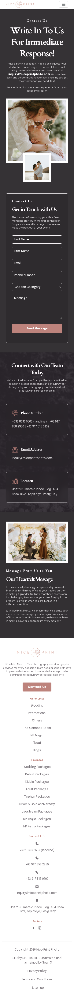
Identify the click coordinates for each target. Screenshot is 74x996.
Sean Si (47, 962)
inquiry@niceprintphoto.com (29, 74)
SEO (15, 958)
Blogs (37, 750)
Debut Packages (37, 774)
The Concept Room (37, 728)
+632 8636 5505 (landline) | (30, 421)
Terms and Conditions (37, 979)
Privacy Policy (37, 971)
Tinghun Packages (37, 796)
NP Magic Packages (37, 819)
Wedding (37, 705)
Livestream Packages (37, 811)
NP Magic (37, 735)
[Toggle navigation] (63, 4)
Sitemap (38, 988)
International (37, 713)
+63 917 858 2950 (37, 864)
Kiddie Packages (37, 782)
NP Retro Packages (37, 826)
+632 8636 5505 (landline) (37, 850)
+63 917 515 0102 (38, 426)
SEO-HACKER (30, 958)
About (37, 743)
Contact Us (37, 687)
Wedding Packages (37, 767)
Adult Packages (37, 789)
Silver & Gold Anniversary (37, 804)
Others (37, 720)
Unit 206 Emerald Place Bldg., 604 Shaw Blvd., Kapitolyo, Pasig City (37, 909)
